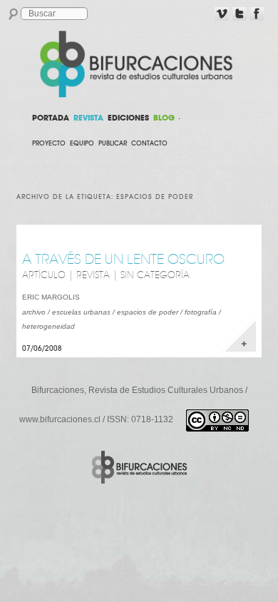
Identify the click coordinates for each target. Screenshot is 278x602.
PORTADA (50, 118)
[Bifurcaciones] (139, 64)
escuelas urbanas (81, 312)
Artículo (44, 275)
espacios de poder (147, 312)
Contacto (149, 143)
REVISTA (88, 118)
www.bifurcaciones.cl (60, 419)
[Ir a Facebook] (257, 14)
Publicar (112, 143)
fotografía (201, 312)
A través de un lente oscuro (123, 259)
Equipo (82, 143)
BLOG (164, 118)
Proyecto (49, 143)
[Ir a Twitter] (239, 14)
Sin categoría (155, 275)
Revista (93, 275)
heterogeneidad (48, 326)
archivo (34, 312)
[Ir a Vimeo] (222, 14)
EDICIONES (128, 118)
